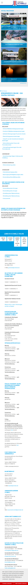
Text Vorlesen (4, 91)
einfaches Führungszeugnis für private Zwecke (14, 134)
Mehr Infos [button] (12, 579)
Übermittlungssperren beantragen (11, 136)
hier (12, 430)
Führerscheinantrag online (9, 165)
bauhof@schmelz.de (13, 485)
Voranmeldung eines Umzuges (10, 188)
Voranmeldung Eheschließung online (11, 177)
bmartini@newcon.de (10, 562)
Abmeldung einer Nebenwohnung (11, 196)
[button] (2, 2)
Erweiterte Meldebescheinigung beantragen (14, 131)
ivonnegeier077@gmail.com (11, 550)
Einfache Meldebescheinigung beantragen (13, 128)
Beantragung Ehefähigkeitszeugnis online (13, 174)
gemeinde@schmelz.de (13, 267)
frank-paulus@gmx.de (10, 568)
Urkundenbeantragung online (10, 172)
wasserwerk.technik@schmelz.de (15, 510)
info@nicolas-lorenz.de (10, 556)
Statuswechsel (6, 198)
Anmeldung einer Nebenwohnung (11, 193)
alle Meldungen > (23, 83)
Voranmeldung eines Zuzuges (10, 190)
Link (18, 445)
